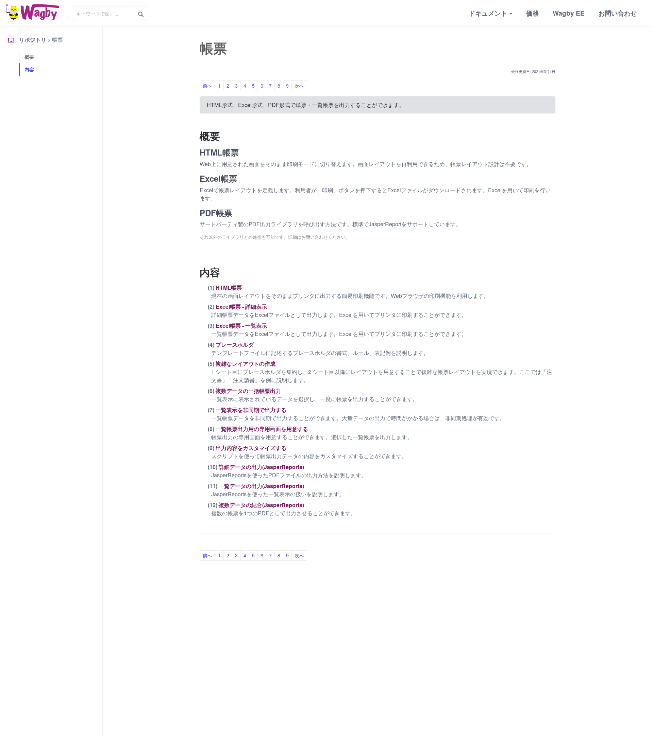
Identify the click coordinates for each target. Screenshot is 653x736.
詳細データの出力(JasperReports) (261, 467)
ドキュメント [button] (488, 13)
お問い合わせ (617, 13)
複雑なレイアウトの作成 (245, 363)
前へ (207, 85)
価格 (532, 13)
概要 (29, 56)
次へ (299, 85)
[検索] (140, 14)
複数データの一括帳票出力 (248, 391)
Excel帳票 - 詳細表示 (241, 306)
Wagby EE (569, 13)
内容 (29, 69)
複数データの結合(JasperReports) (261, 505)
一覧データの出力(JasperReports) (261, 486)
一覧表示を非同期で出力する (251, 410)
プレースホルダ (235, 344)
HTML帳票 (229, 287)
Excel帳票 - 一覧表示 (241, 325)
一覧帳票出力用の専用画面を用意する (262, 429)
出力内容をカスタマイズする (251, 448)
